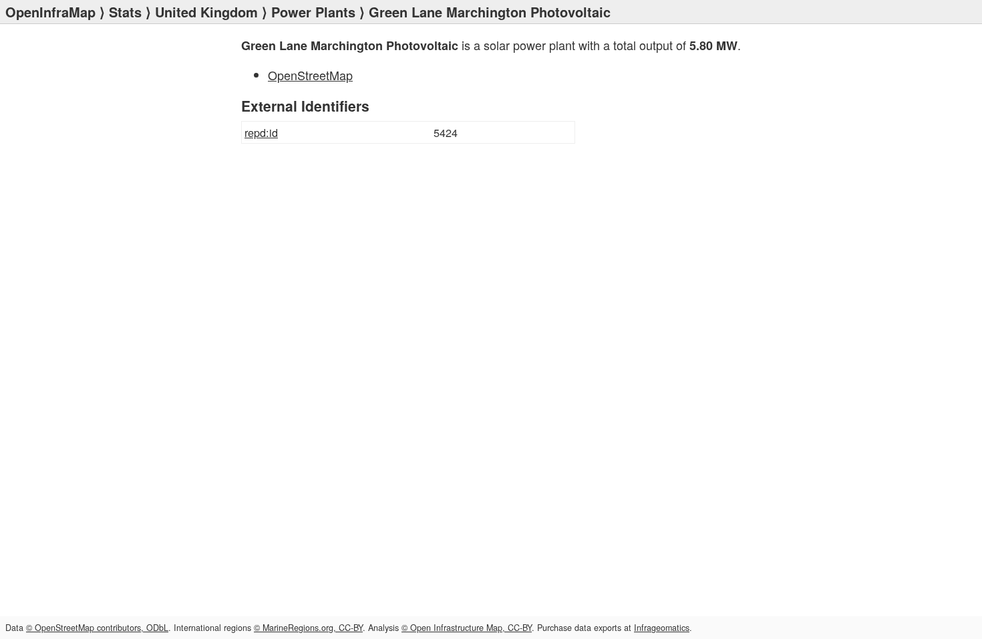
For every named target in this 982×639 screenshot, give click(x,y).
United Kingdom (206, 11)
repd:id (261, 132)
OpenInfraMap (50, 11)
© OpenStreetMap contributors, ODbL (97, 628)
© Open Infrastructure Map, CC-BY (466, 628)
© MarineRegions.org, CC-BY (308, 628)
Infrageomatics (661, 628)
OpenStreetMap (310, 75)
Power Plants (313, 11)
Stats (125, 11)
